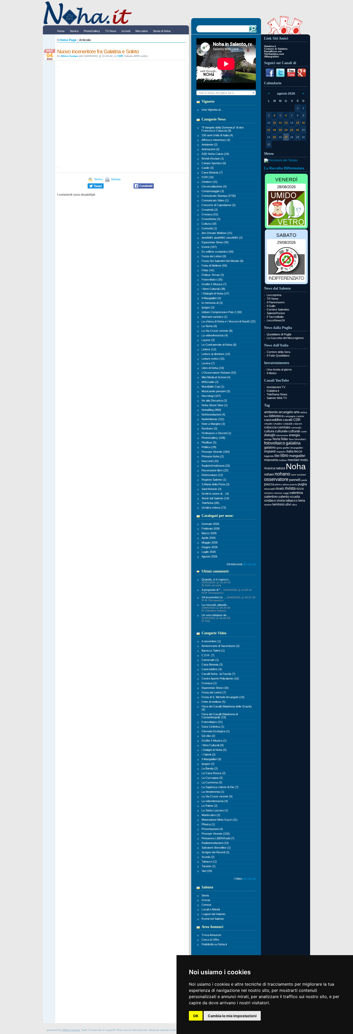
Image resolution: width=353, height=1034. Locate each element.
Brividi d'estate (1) (213, 158)
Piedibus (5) (209, 442)
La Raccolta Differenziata (284, 168)
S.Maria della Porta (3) (215, 484)
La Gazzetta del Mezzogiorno (285, 337)
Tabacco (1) (209, 861)
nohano (282, 474)
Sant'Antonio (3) (211, 488)
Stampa (115, 179)
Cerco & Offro (210, 939)
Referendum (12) (212, 475)
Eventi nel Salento (213, 918)
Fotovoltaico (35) (212, 279)
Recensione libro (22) (215, 470)
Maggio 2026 (210, 542)
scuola (295, 497)
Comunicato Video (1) (215, 200)
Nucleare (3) (209, 428)
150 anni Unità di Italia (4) (217, 135)
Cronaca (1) (209, 683)
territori (268, 504)
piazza (269, 484)
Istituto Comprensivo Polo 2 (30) (222, 312)
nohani (269, 474)
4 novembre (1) (211, 641)
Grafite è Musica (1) (214, 740)
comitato (283, 427)
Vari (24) (207, 870)
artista (303, 412)
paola (304, 480)
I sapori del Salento (213, 914)
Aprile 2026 (209, 537)
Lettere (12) (209, 349)
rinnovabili (269, 489)
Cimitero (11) (210, 181)
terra (301, 500)
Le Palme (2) (210, 805)
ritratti (279, 488)
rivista (290, 488)
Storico (98, 179)
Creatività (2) (210, 209)
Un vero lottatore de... (216, 618)
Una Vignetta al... (212, 109)
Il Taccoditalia (275, 316)
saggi (286, 493)
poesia (293, 484)
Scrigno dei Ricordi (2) (215, 852)
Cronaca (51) (210, 214)
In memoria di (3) (212, 302)
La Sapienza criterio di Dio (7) (220, 787)
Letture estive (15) (213, 358)
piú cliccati (249, 878)
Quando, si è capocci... (216, 582)
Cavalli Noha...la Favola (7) (218, 673)
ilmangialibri (296, 448)
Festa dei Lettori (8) (214, 256)
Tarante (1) (209, 866)
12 (280, 122)
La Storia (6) (209, 326)
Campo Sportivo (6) (214, 163)
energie (268, 439)
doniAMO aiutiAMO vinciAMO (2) (222, 237)
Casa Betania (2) (212, 664)
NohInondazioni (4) (213, 414)
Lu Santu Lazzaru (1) (215, 810)
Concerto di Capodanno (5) (219, 205)
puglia (302, 484)
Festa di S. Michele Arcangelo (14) (223, 697)
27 (286, 137)
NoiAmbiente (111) (213, 419)
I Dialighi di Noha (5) (214, 749)
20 (286, 130)
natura (280, 468)
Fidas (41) (208, 270)
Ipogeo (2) (208, 763)
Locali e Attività (211, 909)
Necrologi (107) (211, 395)
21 (291, 130)
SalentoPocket (276, 313)
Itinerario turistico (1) (214, 316)
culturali (294, 431)
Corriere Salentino (278, 309)
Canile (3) (208, 167)
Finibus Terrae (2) (213, 274)
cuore (304, 431)
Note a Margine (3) (213, 423)
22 (297, 130)
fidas (284, 439)
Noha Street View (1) (215, 405)
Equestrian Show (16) (215, 687)
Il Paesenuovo (276, 302)
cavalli (288, 420)
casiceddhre (273, 420)
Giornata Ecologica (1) (216, 731)
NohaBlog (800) (211, 409)
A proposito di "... (227, 591)
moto (304, 460)
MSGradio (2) (210, 381)
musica (269, 468)
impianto (281, 451)
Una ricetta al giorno (279, 369)
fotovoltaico (274, 443)
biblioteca (276, 416)
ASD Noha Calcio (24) (215, 153)
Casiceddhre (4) (212, 669)
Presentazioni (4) (212, 829)
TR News (273, 298)
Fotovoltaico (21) (212, 721)
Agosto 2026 (209, 556)
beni (266, 416)
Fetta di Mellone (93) (214, 265)
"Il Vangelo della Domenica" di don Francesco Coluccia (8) (223, 129)
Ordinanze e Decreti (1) (216, 433)
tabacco (291, 500)
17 (268, 130)
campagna (289, 416)
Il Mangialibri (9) (211, 759)
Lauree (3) (208, 340)
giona (279, 448)
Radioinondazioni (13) (215, 842)
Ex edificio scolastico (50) (218, 251)
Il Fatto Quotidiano (278, 355)
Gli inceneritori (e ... (229, 599)
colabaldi (287, 423)
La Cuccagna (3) (212, 777)
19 (280, 130)
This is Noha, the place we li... (217, 92)
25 (274, 137)
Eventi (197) (209, 246)
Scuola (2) (208, 856)
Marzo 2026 (209, 533)
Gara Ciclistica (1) (213, 726)
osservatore (276, 479)
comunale (296, 427)
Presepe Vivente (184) (216, 451)
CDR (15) (208, 177)
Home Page (67, 40)
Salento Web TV (277, 397)
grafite (286, 448)
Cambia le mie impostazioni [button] (232, 1016)
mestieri (294, 460)
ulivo (294, 504)
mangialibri (297, 456)
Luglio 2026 (209, 551)
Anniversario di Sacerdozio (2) (221, 645)
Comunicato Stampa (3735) (219, 195)
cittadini (268, 423)
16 (303, 122)
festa (276, 439)
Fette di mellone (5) (214, 701)
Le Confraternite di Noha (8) (219, 344)
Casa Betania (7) (212, 172)
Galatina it (273, 390)
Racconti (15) (210, 461)
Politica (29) (209, 447)
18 (274, 130)
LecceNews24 (276, 320)
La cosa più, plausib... (216, 607)
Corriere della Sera (278, 351)
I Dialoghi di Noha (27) (215, 293)
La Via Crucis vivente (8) (217, 330)
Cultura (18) (209, 223)
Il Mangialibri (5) (211, 298)
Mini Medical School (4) (216, 377)
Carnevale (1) (210, 659)
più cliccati (249, 564)
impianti (270, 451)
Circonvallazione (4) (214, 186)
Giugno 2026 (210, 547)
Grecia (206, 900)
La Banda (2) (210, 768)
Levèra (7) (208, 363)
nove (293, 474)
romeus (278, 493)
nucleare (301, 474)
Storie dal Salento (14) (215, 498)
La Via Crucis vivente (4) (217, 796)
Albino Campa (69, 56)
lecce (298, 451)
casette (300, 416)
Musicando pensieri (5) (216, 391)
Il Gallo (271, 305)
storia (281, 500)
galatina (293, 443)
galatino (270, 447)
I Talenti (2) (209, 754)
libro (284, 455)
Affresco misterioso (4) (216, 139)
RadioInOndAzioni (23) (216, 465)
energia (294, 435)
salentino (271, 497)
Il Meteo (272, 373)
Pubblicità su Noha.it (214, 944)
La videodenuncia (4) (215, 335)
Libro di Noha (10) (213, 367)
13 (286, 122)
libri (277, 456)
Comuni (206, 904)
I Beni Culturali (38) (213, 288)
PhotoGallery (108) (213, 437)
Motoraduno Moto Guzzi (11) (219, 819)
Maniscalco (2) (211, 815)
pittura (286, 484)
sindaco (270, 500)
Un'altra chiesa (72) (214, 507)
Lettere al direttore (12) (216, 354)
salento (283, 497)
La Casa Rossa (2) (214, 773)
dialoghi (269, 435)
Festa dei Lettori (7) (214, 692)
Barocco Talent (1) (213, 650)
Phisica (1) (208, 824)
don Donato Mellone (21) (217, 233)
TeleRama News (277, 394)
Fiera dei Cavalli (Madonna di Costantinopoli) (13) (220, 716)
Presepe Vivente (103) (216, 833)
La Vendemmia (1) (213, 791)
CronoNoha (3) (211, 219)
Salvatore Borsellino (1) (216, 847)
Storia (205, 895)
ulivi (288, 504)
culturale (281, 431)
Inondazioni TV (276, 387)
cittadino (277, 423)
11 (274, 122)
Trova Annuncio (211, 935)
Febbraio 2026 (211, 528)
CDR (120, 56)
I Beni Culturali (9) (213, 745)
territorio (278, 504)
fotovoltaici (300, 439)
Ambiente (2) (210, 144)
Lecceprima (274, 295)
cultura (269, 431)
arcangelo (286, 412)
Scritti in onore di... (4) (215, 493)
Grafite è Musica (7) (214, 284)
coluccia (270, 427)
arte (297, 412)
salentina (296, 493)
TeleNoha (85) (210, 502)
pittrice (278, 484)
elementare (282, 435)
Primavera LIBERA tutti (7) (218, 838)
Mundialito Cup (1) (213, 386)
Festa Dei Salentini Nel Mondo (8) (222, 260)
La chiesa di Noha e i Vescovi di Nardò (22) (229, 321)
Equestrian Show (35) (215, 242)
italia (289, 451)
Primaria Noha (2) (213, 456)
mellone (283, 460)
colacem (297, 423)
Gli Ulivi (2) (208, 735)
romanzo (268, 493)
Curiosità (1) (209, 228)
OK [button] (195, 1016)
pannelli (295, 480)
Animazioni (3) (210, 149)
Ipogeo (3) (208, 307)
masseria (271, 460)
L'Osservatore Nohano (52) (219, 372)
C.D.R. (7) (208, 655)
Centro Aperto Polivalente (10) (220, 678)
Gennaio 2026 (210, 523)
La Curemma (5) (212, 782)
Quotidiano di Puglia (279, 334)
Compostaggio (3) (213, 191)
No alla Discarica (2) (214, 400)
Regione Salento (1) (214, 479)
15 (297, 122)
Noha (296, 466)
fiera (291, 439)
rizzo (300, 488)
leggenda (269, 456)
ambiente (271, 412)
